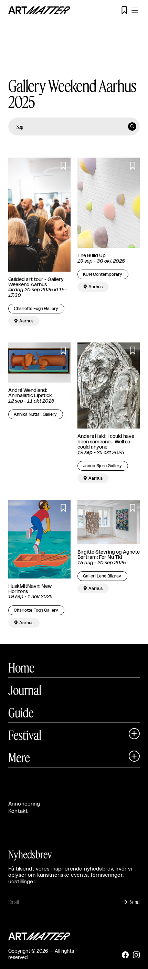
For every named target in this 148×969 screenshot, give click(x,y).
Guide (21, 712)
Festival (24, 735)
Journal (24, 690)
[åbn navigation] (135, 10)
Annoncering (24, 804)
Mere (19, 757)
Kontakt (18, 811)
